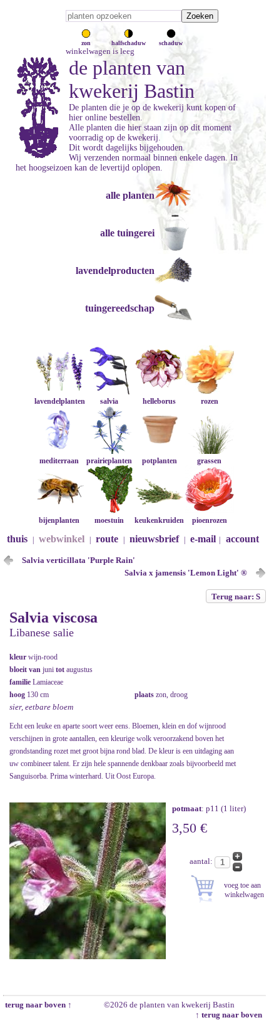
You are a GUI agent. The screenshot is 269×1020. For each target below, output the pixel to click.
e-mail (203, 539)
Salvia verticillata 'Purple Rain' (78, 560)
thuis (17, 539)
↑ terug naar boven (230, 1014)
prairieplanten (109, 460)
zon (86, 42)
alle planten (130, 195)
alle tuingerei (127, 233)
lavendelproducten (115, 270)
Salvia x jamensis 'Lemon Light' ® (185, 572)
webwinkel (61, 539)
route (107, 539)
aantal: (202, 861)
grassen (209, 460)
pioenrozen (209, 520)
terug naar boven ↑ (37, 1004)
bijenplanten (59, 520)
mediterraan (59, 460)
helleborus (159, 401)
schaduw (171, 42)
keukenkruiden (159, 520)
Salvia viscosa (53, 617)
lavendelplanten (59, 401)
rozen (209, 401)
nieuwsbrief (154, 539)
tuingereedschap (120, 308)
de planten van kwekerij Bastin (132, 79)
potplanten (159, 460)
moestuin (109, 520)
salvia (109, 401)
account (242, 539)
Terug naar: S (235, 596)
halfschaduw (128, 42)
